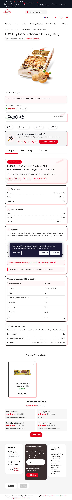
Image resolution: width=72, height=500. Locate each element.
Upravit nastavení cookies (20, 498)
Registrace (62, 4)
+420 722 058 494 (28, 3)
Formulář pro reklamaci (55, 468)
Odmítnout (44, 252)
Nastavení (16, 253)
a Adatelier (62, 496)
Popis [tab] (11, 150)
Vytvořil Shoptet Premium (49, 496)
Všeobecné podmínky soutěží (56, 464)
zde (47, 248)
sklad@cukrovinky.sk (43, 5)
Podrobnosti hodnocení (32, 38)
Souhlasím (55, 252)
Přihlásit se (32, 475)
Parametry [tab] (26, 150)
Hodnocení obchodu (36, 401)
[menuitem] (8, 24)
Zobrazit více (36, 435)
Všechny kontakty (16, 469)
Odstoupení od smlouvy (55, 472)
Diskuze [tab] (43, 150)
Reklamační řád (55, 461)
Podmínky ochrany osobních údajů (56, 457)
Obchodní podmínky (57, 454)
